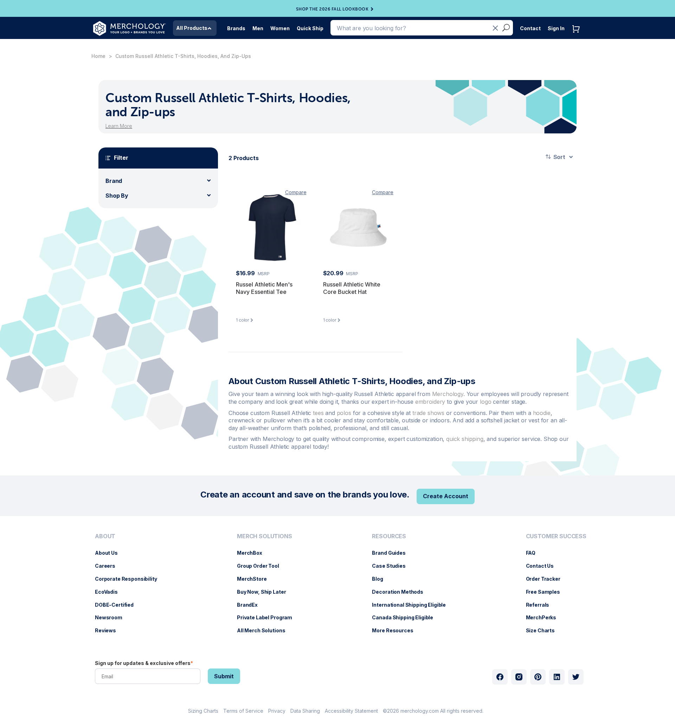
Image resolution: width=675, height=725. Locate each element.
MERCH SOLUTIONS (264, 536)
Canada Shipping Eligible (406, 617)
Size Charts (544, 630)
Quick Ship (310, 28)
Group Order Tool (261, 566)
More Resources (396, 630)
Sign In (556, 28)
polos (345, 412)
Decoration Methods (401, 592)
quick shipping (464, 438)
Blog (381, 579)
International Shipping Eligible (412, 605)
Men (257, 28)
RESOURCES (389, 536)
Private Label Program (268, 617)
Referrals (541, 605)
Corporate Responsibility (129, 579)
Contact (530, 28)
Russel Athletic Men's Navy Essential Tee (264, 288)
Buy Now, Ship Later (265, 592)
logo (486, 401)
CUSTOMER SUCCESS (556, 536)
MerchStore (255, 579)
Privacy (276, 711)
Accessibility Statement (351, 711)
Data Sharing (305, 711)
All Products (191, 28)
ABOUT (105, 536)
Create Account (445, 496)
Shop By (116, 195)
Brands (236, 28)
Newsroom (112, 617)
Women (280, 28)
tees (319, 412)
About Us (110, 553)
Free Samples (546, 592)
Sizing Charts (203, 711)
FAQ (534, 553)
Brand (113, 180)
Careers (108, 566)
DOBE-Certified (118, 605)
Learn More (118, 126)
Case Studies (392, 566)
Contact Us (543, 566)
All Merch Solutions (264, 630)
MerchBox (253, 553)
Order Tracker (546, 579)
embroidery (431, 401)
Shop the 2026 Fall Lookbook (332, 9)
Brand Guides (392, 553)
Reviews (109, 630)
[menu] (128, 586)
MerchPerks (545, 617)
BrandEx (251, 605)
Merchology (447, 393)
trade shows (428, 412)
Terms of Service (243, 711)
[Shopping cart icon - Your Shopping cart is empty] (577, 36)
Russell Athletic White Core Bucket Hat (351, 288)
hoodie (542, 412)
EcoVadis (110, 592)
